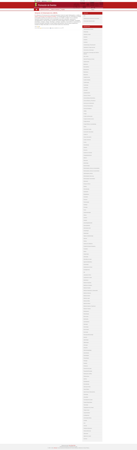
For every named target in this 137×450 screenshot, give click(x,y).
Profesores (86, 365)
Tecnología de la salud (88, 399)
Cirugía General (87, 121)
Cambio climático (87, 79)
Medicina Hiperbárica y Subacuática (91, 290)
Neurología (86, 332)
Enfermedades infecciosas (89, 176)
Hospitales (86, 248)
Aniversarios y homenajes (89, 50)
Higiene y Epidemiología (88, 235)
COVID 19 (86, 134)
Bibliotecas (86, 64)
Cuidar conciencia (87, 139)
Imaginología (86, 254)
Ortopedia (85, 347)
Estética (85, 186)
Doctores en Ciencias (88, 152)
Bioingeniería (86, 69)
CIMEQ (85, 111)
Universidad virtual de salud (89, 21)
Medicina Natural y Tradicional (89, 306)
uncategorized (86, 415)
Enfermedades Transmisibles (89, 178)
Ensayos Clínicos (87, 183)
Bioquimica (86, 74)
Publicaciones (86, 376)
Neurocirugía (86, 329)
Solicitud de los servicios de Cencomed (91, 18)
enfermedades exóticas (88, 173)
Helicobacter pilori (87, 228)
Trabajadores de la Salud (88, 407)
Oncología (86, 345)
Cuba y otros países (87, 137)
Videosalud (86, 433)
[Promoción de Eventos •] (68, 5)
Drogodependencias (88, 155)
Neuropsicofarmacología (88, 334)
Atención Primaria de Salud (89, 59)
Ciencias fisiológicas (88, 108)
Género (85, 215)
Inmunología (86, 264)
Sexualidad (86, 397)
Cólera (85, 126)
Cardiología (86, 85)
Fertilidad (85, 204)
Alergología (86, 31)
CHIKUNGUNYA (87, 92)
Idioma (85, 251)
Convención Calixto (87, 129)
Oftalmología (86, 342)
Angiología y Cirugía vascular (89, 47)
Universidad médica (87, 417)
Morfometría (86, 319)
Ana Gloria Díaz (72, 445)
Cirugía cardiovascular (88, 116)
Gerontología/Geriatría (88, 222)
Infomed (55, 447)
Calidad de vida (87, 77)
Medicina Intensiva (87, 293)
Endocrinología (87, 165)
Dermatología (86, 144)
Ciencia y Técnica (87, 95)
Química (85, 378)
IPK (84, 272)
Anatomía (85, 37)
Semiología (86, 394)
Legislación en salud (88, 277)
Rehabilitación (86, 381)
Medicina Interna (87, 295)
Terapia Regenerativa (88, 402)
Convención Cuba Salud (88, 131)
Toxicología (86, 404)
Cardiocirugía (86, 82)
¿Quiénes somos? (44, 9)
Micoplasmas (86, 311)
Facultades (86, 196)
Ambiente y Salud (87, 34)
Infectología (86, 256)
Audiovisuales (86, 61)
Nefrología (86, 324)
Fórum (85, 209)
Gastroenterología (87, 212)
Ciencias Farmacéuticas (88, 105)
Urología (85, 420)
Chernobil (85, 90)
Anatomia (85, 39)
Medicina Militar (87, 300)
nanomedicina (86, 321)
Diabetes (85, 147)
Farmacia (85, 199)
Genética (85, 217)
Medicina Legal (87, 298)
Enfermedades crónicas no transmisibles (91, 170)
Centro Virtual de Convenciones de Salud (94, 0)
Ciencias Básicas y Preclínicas (89, 100)
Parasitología (86, 358)
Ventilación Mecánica (88, 428)
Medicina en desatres (88, 285)
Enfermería (86, 181)
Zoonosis (85, 438)
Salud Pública (86, 389)
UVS (84, 423)
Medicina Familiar (87, 287)
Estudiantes (86, 191)
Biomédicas (86, 72)
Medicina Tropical (87, 308)
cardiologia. (86, 87)
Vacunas (85, 425)
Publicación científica (88, 373)
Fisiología (85, 207)
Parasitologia (86, 355)
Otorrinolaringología (87, 350)
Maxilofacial (86, 280)
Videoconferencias (87, 430)
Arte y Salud (86, 56)
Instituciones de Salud (88, 267)
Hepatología (86, 233)
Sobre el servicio (55, 9)
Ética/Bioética (86, 194)
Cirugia (85, 113)
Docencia (85, 150)
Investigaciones (87, 269)
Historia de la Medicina (88, 243)
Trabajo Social (86, 410)
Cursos (85, 142)
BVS (84, 15)
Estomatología (86, 189)
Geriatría (85, 220)
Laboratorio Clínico (87, 274)
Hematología (86, 230)
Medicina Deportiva (87, 282)
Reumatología (86, 384)
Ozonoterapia (86, 352)
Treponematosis (87, 412)
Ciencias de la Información (89, 103)
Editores (85, 157)
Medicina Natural (87, 303)
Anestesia (85, 42)
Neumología (86, 326)
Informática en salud (87, 259)
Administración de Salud (88, 29)
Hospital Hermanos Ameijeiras (89, 246)
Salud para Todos (87, 386)
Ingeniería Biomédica (88, 261)
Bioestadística (86, 66)
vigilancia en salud (87, 436)
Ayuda (63, 9)
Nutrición (85, 337)
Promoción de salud (87, 368)
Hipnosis (85, 238)
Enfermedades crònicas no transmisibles (91, 168)
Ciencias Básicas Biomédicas (89, 98)
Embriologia (86, 163)
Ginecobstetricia (87, 225)
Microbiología (86, 313)
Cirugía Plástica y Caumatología (90, 124)
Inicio (36, 9)
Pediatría (85, 363)
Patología (85, 360)
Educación (86, 160)
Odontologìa (86, 339)
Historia (85, 241)
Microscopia (86, 316)
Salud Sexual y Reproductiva (89, 391)
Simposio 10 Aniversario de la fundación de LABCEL (45, 16)
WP (39, 26)
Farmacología (86, 202)
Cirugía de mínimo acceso (89, 118)
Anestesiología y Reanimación (89, 44)
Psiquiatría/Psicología (88, 371)
